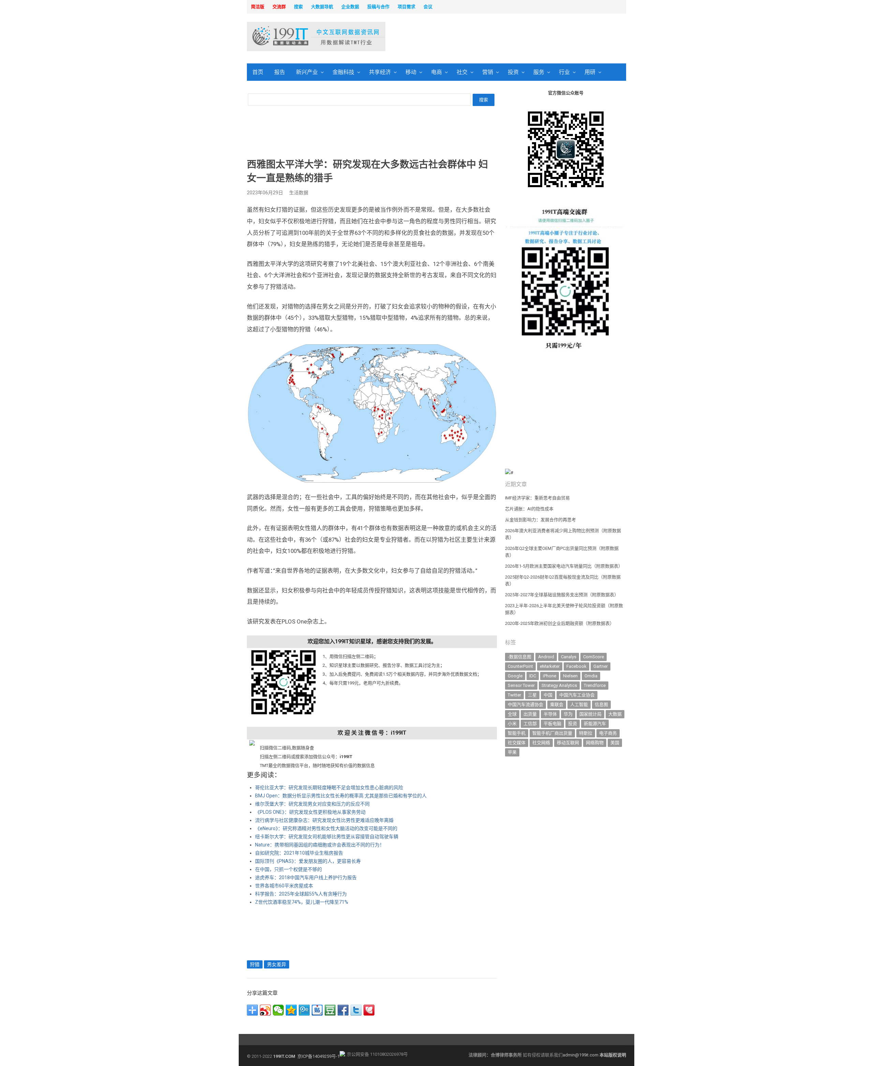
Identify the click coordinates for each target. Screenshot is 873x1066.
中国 (548, 694)
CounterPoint (520, 666)
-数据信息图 (519, 656)
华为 (568, 714)
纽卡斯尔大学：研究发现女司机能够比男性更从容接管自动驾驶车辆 (326, 836)
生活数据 (298, 192)
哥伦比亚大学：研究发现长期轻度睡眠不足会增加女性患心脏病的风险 (329, 787)
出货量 (530, 714)
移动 (410, 72)
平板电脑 (552, 723)
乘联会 (556, 704)
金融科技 (343, 72)
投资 (513, 72)
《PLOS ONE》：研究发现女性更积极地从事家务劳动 (310, 812)
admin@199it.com (581, 1054)
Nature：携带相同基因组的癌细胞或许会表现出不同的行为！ (319, 844)
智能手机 (517, 733)
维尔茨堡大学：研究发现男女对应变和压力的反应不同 (312, 804)
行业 (564, 72)
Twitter (514, 694)
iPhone (549, 675)
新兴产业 (307, 72)
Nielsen (570, 675)
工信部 (530, 723)
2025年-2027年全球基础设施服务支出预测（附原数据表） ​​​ (562, 594)
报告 (279, 72)
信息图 (601, 704)
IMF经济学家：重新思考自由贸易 (537, 497)
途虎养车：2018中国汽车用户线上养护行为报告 (306, 877)
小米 (512, 723)
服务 (538, 72)
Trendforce (595, 685)
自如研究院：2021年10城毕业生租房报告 (299, 853)
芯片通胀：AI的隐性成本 (529, 508)
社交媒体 (517, 742)
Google (515, 675)
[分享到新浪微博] (265, 1010)
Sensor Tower (521, 685)
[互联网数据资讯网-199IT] (291, 36)
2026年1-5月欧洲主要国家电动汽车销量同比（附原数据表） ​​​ (564, 566)
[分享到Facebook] (343, 1010)
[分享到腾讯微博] (304, 1010)
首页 (257, 72)
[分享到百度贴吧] (317, 1010)
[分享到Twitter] (356, 1010)
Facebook (576, 666)
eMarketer (550, 666)
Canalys (568, 656)
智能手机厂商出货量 (552, 733)
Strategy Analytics (559, 685)
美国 (614, 742)
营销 (487, 72)
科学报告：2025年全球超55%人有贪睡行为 (301, 894)
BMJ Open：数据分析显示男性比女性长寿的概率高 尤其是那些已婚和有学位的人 (341, 795)
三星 (532, 694)
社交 (462, 72)
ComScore (593, 656)
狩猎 (255, 964)
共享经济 (380, 72)
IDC (532, 675)
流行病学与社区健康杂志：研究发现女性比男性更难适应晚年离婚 (324, 820)
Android (546, 656)
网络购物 (595, 742)
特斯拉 (585, 733)
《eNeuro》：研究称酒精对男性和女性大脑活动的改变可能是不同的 (326, 828)
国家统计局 (590, 714)
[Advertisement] (523, 37)
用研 (590, 72)
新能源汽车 (595, 723)
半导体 (550, 714)
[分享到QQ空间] (291, 1010)
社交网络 (541, 742)
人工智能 (579, 704)
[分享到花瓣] (369, 1010)
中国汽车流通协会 (525, 704)
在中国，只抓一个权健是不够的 (288, 869)
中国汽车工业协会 (577, 694)
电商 (436, 72)
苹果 (512, 752)
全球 (512, 714)
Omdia (591, 675)
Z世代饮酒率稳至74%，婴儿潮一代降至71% (301, 902)
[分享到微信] (278, 1010)
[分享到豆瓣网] (330, 1010)
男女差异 (276, 964)
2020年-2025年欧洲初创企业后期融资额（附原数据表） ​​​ (560, 623)
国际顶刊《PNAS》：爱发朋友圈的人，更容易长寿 (308, 861)
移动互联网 (568, 742)
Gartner (600, 666)
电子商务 (608, 733)
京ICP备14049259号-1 (318, 1056)
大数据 (615, 714)
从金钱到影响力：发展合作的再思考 (540, 519)
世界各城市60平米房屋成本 (284, 885)
